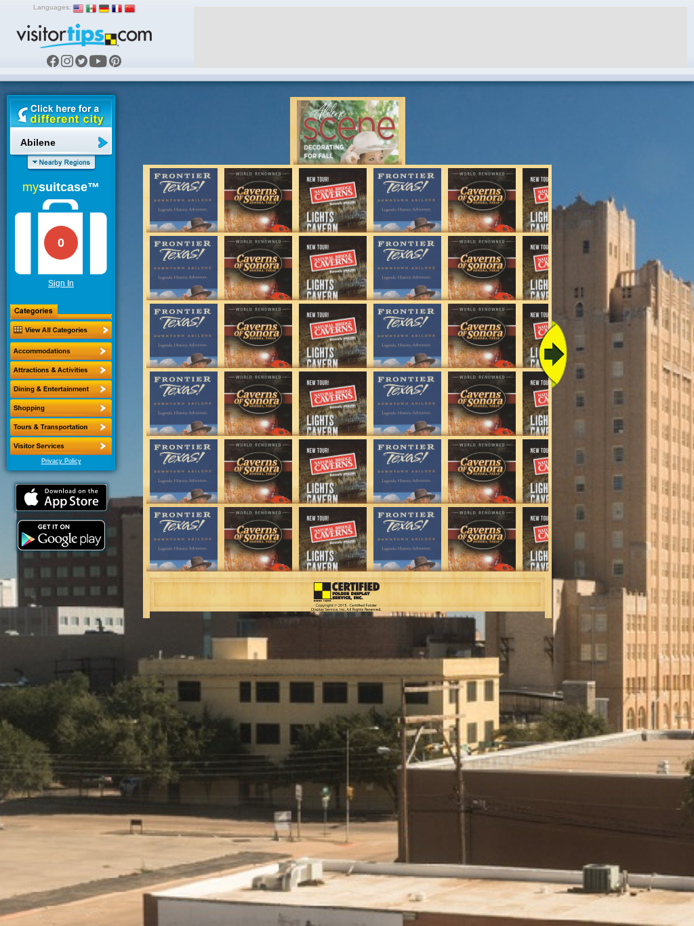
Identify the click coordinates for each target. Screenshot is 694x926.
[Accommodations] (61, 351)
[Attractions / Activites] (61, 370)
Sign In (61, 283)
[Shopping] (61, 408)
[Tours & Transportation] (61, 427)
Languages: (52, 7)
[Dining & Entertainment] (61, 389)
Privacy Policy (61, 461)
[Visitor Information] (61, 446)
